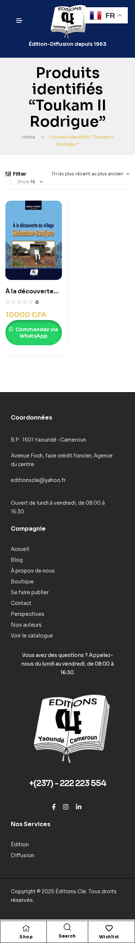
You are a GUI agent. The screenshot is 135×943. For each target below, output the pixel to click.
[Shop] (26, 928)
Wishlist (109, 936)
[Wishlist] (109, 928)
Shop (26, 936)
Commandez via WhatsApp (36, 332)
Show (23, 181)
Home (28, 137)
